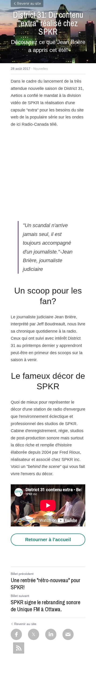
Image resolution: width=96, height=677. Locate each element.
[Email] (68, 634)
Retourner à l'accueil (48, 539)
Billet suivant (20, 596)
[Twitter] (33, 634)
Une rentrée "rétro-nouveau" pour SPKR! (45, 584)
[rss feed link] (18, 648)
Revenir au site (29, 3)
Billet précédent (22, 574)
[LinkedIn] (50, 634)
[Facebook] (16, 634)
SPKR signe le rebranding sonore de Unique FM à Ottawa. (45, 606)
